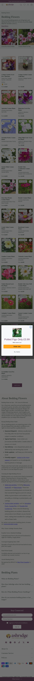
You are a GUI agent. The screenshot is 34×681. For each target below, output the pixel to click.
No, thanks (17, 352)
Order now (17, 346)
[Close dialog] (31, 327)
